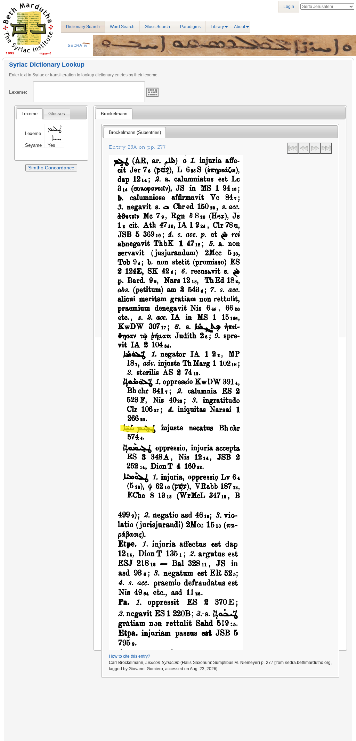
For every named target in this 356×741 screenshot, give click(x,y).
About (239, 26)
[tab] (29, 113)
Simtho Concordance (51, 167)
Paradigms (190, 26)
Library (217, 26)
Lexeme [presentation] (30, 113)
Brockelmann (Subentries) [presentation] (135, 132)
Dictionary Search (83, 26)
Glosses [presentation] (56, 113)
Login (288, 6)
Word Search (122, 26)
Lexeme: (18, 92)
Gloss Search (157, 26)
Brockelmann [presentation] (114, 113)
